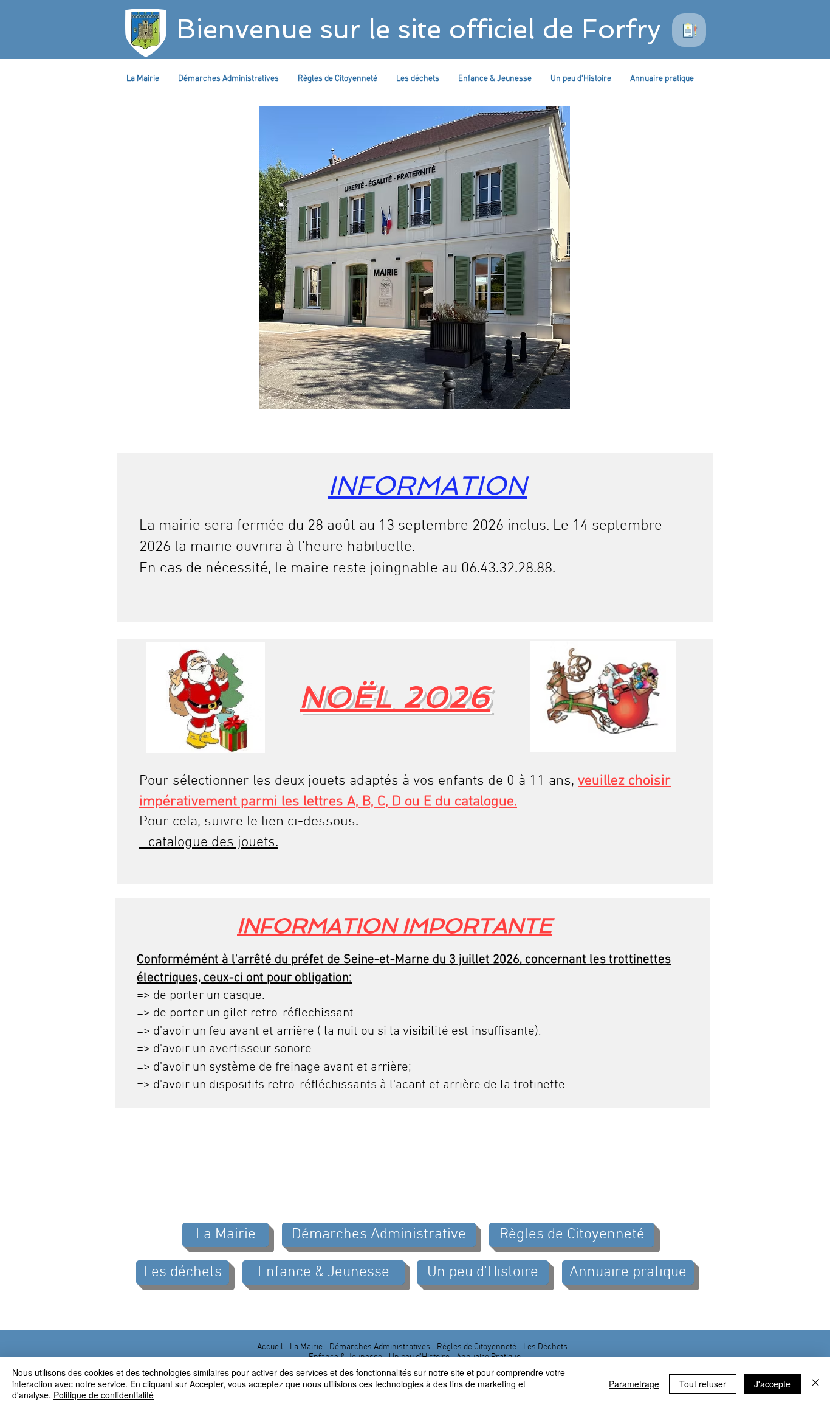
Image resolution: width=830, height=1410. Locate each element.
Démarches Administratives (380, 1347)
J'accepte (772, 1384)
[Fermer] (815, 1383)
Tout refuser (702, 1384)
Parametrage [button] (634, 1384)
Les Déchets (545, 1347)
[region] (689, 30)
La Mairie (306, 1347)
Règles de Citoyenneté (476, 1347)
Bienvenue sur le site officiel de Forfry (418, 28)
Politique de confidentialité (103, 1395)
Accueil (270, 1347)
